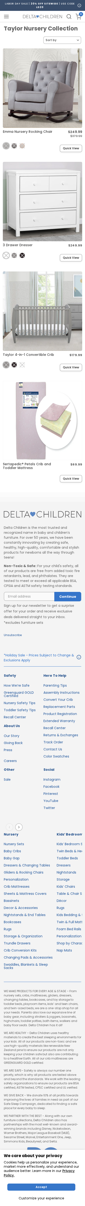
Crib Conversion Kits (20, 950)
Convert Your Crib (58, 699)
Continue (67, 596)
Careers (10, 760)
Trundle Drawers (17, 943)
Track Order (53, 742)
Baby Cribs (12, 851)
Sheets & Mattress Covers (25, 893)
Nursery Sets (14, 844)
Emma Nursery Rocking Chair (27, 131)
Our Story (11, 735)
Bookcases (12, 922)
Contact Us (52, 749)
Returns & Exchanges (60, 735)
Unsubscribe (13, 635)
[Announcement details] (78, 658)
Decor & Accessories (21, 907)
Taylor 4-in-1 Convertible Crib (28, 354)
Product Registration (60, 713)
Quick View (71, 148)
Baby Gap (12, 858)
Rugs (8, 929)
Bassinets (11, 900)
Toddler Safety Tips (20, 710)
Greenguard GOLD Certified (19, 694)
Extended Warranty (59, 721)
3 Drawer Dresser (18, 245)
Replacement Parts (59, 706)
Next (20, 827)
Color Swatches (56, 756)
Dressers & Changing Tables (27, 865)
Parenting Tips (55, 685)
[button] (6, 146)
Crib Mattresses (17, 886)
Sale (7, 779)
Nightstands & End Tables (25, 915)
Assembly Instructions (61, 692)
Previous (10, 827)
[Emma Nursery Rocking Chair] (42, 88)
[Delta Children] (42, 514)
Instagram (51, 779)
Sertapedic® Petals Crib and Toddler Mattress (27, 466)
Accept (41, 1187)
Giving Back (13, 743)
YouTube (50, 800)
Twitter (49, 807)
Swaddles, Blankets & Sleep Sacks (26, 966)
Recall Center (15, 717)
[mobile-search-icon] (69, 16)
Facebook (51, 786)
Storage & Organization (23, 936)
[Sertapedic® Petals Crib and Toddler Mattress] (42, 420)
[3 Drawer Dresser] (42, 201)
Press (8, 750)
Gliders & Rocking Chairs (23, 872)
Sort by (51, 40)
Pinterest (50, 793)
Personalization (16, 879)
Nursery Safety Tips (19, 703)
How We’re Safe (17, 685)
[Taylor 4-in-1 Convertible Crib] (42, 311)
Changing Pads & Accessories (28, 957)
